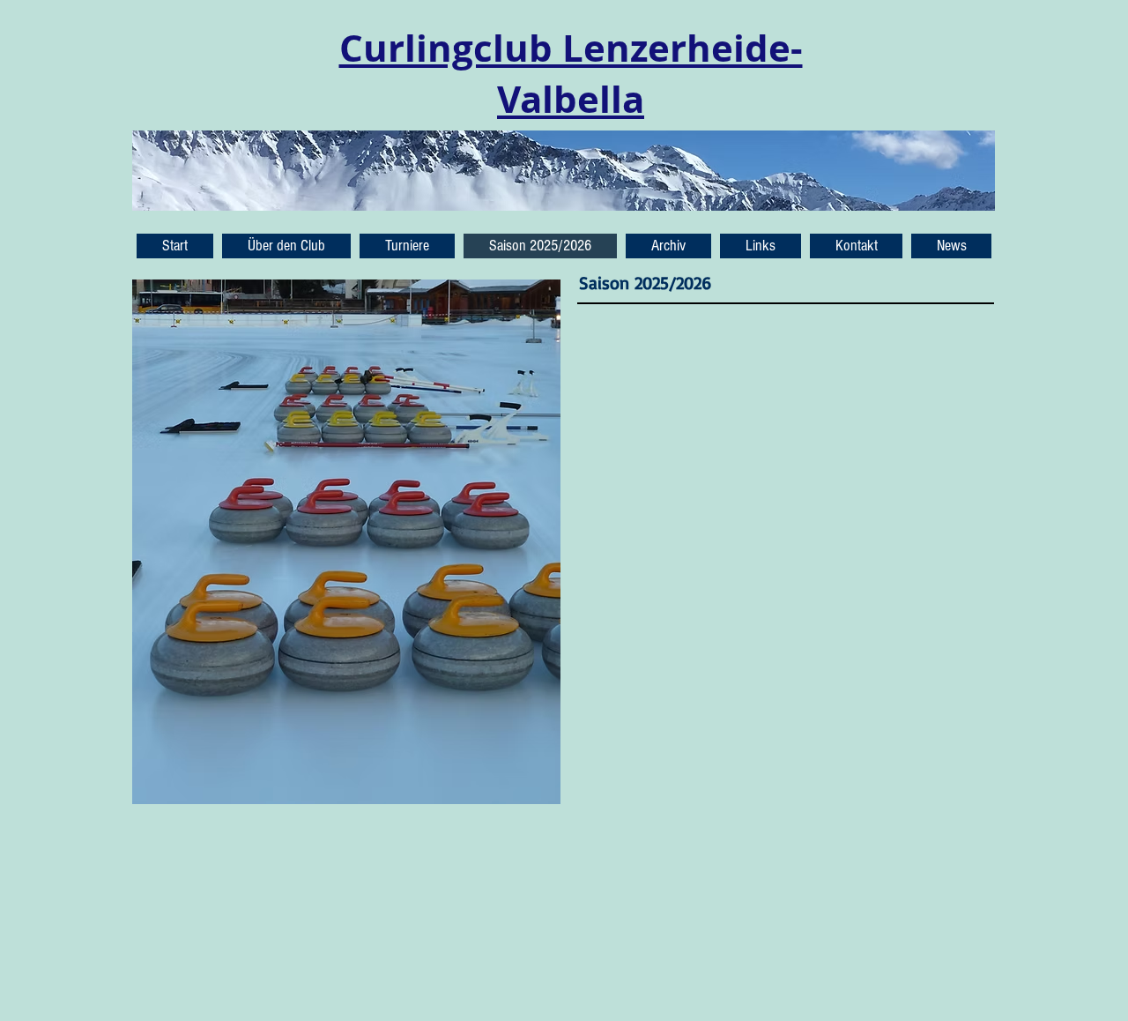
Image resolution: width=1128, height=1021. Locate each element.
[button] (951, 246)
